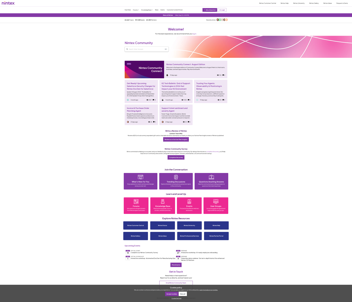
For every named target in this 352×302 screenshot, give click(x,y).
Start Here (128, 10)
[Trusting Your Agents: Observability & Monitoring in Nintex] (210, 91)
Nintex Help (285, 3)
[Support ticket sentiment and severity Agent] (176, 115)
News (156, 10)
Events (163, 10)
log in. (194, 34)
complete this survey (213, 151)
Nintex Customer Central (267, 3)
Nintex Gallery (314, 3)
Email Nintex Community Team (176, 283)
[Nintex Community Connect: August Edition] (176, 69)
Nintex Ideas (327, 3)
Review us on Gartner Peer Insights (176, 139)
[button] (176, 298)
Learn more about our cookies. (208, 290)
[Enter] (126, 49)
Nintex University (299, 3)
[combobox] (147, 49)
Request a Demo (342, 3)
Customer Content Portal (174, 10)
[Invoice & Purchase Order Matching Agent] (141, 115)
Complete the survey (176, 157)
